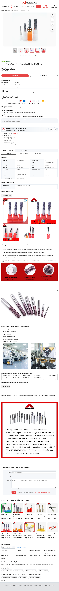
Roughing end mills (48, 553)
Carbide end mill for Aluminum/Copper (22, 553)
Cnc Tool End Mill (21, 574)
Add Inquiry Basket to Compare (30, 55)
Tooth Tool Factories (43, 570)
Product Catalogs (22, 547)
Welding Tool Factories (31, 570)
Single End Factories (7, 570)
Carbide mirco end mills (20, 555)
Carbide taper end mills (34, 555)
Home (2, 10)
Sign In (3, 144)
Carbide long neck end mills (50, 555)
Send (14, 492)
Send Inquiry (15, 75)
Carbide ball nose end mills (49, 550)
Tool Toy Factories (19, 570)
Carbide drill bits (33, 553)
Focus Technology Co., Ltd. (20, 585)
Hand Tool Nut (23, 577)
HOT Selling (18, 550)
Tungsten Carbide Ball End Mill (34, 574)
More (2, 580)
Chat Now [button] (44, 75)
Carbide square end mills (34, 550)
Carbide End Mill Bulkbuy (34, 577)
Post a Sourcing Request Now (42, 492)
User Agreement (37, 585)
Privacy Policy (51, 585)
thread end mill (4, 555)
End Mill (29, 10)
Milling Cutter (23, 10)
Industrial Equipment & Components (12, 10)
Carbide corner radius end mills (8, 553)
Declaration (44, 585)
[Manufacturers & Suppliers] (29, 2)
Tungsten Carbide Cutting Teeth (10, 577)
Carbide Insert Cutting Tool (8, 574)
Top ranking (4, 550)
